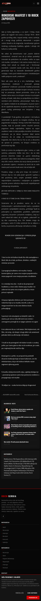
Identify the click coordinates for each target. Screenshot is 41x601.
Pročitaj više (20, 593)
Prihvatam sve (33, 597)
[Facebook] (3, 516)
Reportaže (16, 473)
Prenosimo (15, 461)
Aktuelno (28, 468)
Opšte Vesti (8, 466)
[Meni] (38, 3)
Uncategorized (9, 468)
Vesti (19, 468)
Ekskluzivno (8, 459)
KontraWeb (8, 464)
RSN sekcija (31, 464)
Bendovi (5, 536)
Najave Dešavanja (19, 470)
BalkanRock (27, 461)
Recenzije (19, 464)
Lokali (6, 461)
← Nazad (4, 11)
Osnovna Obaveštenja (22, 466)
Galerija (5, 542)
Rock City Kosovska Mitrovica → (32, 395)
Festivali (7, 470)
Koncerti (5, 539)
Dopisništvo (20, 459)
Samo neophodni (32, 593)
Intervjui (31, 459)
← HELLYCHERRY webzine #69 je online (11, 395)
